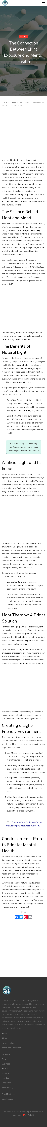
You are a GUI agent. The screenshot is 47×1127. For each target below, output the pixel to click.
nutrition (6, 1054)
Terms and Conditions (11, 1047)
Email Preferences (10, 1094)
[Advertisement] (23, 133)
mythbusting (7, 1087)
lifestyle (5, 1078)
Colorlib (31, 1115)
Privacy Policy (8, 1043)
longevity (6, 1082)
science (13, 102)
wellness (6, 1063)
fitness (5, 1059)
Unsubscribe (7, 1099)
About (5, 1038)
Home (4, 102)
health (5, 1068)
